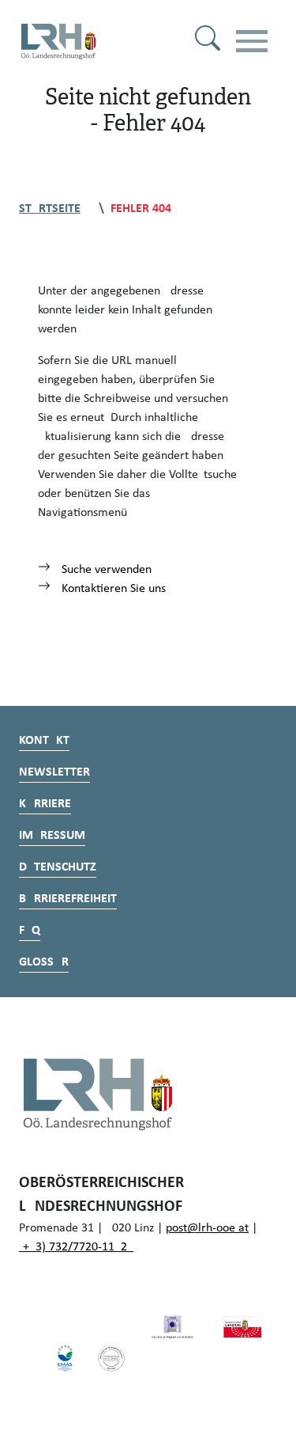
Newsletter (54, 772)
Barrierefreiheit (68, 899)
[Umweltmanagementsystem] (65, 1358)
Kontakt (44, 740)
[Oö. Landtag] (242, 1327)
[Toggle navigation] (252, 41)
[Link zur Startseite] (58, 41)
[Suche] (208, 41)
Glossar (44, 962)
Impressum (52, 835)
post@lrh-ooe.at (207, 1228)
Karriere (45, 804)
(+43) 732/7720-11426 (76, 1247)
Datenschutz (57, 867)
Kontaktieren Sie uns (112, 588)
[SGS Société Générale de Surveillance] (111, 1358)
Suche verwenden (105, 569)
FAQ (29, 930)
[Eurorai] (172, 1327)
